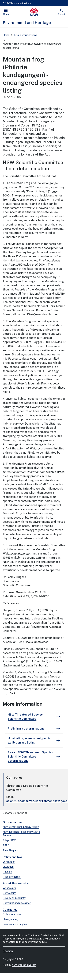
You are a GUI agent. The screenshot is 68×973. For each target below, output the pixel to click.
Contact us (10, 909)
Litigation (8, 866)
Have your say (10, 919)
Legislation (9, 861)
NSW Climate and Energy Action (21, 826)
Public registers (12, 876)
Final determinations (25, 35)
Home (6, 35)
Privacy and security (14, 898)
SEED (6, 845)
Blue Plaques (10, 850)
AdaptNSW (9, 840)
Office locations (12, 914)
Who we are (9, 888)
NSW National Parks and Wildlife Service (21, 833)
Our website (9, 893)
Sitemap (8, 951)
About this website (16, 883)
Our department (14, 822)
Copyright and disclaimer (17, 903)
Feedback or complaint (16, 924)
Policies (7, 871)
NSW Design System (24, 964)
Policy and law (12, 857)
